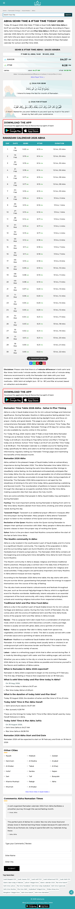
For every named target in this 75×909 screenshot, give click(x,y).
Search (68, 15)
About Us (25, 903)
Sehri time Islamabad (42, 892)
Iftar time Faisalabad (23, 886)
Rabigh (32, 781)
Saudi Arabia (26, 10)
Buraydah (55, 776)
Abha (54, 781)
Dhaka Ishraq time (53, 889)
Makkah (32, 756)
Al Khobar (10, 766)
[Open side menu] (4, 3)
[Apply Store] (31, 130)
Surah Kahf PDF (36, 879)
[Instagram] (44, 363)
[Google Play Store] (13, 130)
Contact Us (33, 903)
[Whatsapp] (34, 363)
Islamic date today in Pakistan (13, 882)
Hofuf (8, 771)
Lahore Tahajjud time (32, 882)
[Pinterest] (37, 363)
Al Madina (33, 761)
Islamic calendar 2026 (47, 882)
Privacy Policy (43, 903)
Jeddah (55, 756)
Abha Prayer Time (37, 77)
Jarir (7, 776)
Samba (32, 771)
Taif (30, 776)
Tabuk (31, 766)
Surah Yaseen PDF (24, 879)
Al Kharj (55, 766)
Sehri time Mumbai (9, 889)
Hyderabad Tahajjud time (37, 889)
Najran (54, 771)
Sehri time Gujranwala (58, 886)
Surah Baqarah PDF (9, 879)
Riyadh (8, 756)
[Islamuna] (37, 2)
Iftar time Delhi (22, 889)
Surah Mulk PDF (65, 879)
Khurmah (9, 787)
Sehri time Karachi (27, 892)
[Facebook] (30, 363)
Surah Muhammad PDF (50, 879)
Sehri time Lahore (9, 886)
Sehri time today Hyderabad (40, 886)
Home (4, 10)
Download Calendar (38, 358)
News (51, 903)
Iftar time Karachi (61, 882)
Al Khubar (33, 787)
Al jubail (55, 761)
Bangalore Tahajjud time (11, 892)
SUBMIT (12, 868)
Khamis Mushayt (12, 781)
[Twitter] (40, 363)
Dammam (10, 761)
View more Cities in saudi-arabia (36, 792)
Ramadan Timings (14, 10)
